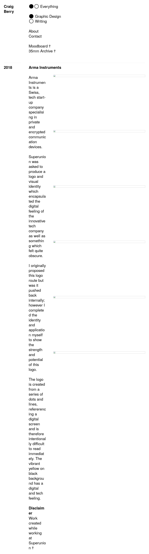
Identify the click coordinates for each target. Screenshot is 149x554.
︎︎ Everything (43, 6)
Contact (35, 36)
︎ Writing (38, 21)
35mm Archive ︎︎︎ (42, 50)
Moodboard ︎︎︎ (40, 46)
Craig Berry (9, 9)
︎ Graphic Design (45, 16)
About (34, 31)
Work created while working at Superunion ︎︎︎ (37, 532)
